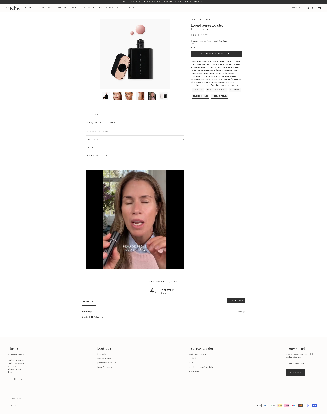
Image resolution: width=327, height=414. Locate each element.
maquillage (45, 8)
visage (29, 8)
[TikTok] (21, 378)
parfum (62, 8)
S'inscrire (296, 372)
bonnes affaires (104, 358)
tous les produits (200, 96)
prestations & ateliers (106, 363)
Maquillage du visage (216, 90)
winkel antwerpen (16, 360)
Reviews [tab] (89, 302)
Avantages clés (95, 115)
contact (192, 358)
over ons (12, 366)
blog (10, 372)
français (14, 398)
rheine (13, 406)
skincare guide (14, 369)
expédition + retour (197, 354)
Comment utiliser (96, 148)
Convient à (92, 139)
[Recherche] (313, 8)
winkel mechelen (16, 363)
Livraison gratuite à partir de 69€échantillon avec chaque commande (163, 2)
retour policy (194, 372)
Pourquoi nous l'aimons (100, 123)
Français (296, 8)
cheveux (89, 8)
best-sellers (102, 354)
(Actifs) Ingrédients (97, 131)
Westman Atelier (201, 20)
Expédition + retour (97, 156)
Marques (129, 8)
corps (75, 8)
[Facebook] (9, 378)
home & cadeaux (108, 8)
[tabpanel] (163, 322)
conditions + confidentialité (201, 367)
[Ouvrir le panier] (319, 8)
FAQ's (191, 363)
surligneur (234, 90)
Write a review (236, 300)
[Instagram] (15, 378)
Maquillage (198, 90)
